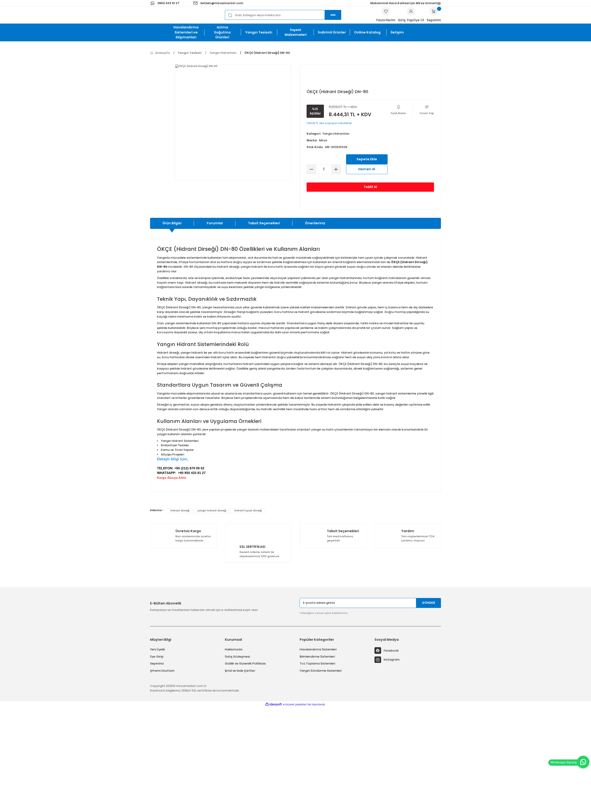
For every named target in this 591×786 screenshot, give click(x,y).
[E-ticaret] (295, 704)
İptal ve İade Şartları (240, 671)
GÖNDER (428, 603)
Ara (333, 15)
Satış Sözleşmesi (237, 657)
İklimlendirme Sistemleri (317, 657)
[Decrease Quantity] (311, 169)
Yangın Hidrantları (336, 134)
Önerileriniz (315, 223)
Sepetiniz (157, 663)
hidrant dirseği (180, 510)
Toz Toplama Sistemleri (317, 663)
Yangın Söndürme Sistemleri (321, 671)
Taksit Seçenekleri (264, 223)
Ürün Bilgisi (172, 223)
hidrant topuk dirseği (248, 510)
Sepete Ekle (366, 159)
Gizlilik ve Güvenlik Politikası (245, 663)
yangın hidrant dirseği (211, 510)
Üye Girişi (156, 657)
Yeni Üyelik (157, 649)
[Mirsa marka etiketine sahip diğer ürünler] (320, 78)
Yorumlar (214, 223)
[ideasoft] (273, 704)
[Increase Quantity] (336, 169)
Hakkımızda (233, 649)
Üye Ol (418, 20)
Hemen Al (366, 169)
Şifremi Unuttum (162, 671)
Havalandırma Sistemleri (318, 649)
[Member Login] (411, 11)
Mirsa (323, 140)
